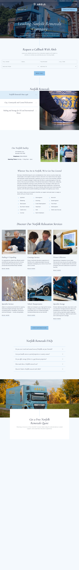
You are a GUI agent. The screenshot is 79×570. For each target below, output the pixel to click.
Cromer (22, 213)
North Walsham (40, 213)
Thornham (54, 203)
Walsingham (54, 206)
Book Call (39, 73)
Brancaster (23, 203)
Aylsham (22, 197)
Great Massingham (41, 203)
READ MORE (5, 268)
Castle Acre (23, 209)
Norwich (53, 197)
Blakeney (22, 200)
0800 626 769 (22, 9)
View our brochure (39, 327)
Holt (37, 209)
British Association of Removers (46, 182)
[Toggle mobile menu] (76, 4)
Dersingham (39, 197)
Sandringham (55, 200)
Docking (38, 200)
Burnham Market (24, 206)
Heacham (38, 206)
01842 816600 (23, 156)
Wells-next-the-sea (56, 209)
